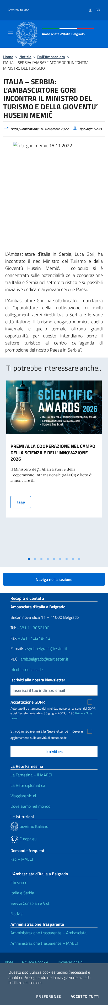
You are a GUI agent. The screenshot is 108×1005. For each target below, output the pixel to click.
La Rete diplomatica (27, 785)
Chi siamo (18, 882)
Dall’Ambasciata (51, 57)
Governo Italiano (18, 10)
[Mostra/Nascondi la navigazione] (10, 33)
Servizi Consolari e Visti (30, 903)
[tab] (29, 559)
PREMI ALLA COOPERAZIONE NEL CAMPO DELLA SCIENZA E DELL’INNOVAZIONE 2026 (52, 453)
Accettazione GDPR (27, 702)
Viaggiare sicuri (23, 796)
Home (8, 57)
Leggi (24, 502)
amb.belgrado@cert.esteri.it (44, 659)
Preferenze (48, 996)
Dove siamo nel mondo (30, 806)
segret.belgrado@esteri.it (46, 648)
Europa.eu (27, 839)
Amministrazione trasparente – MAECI (44, 943)
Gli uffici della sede (26, 669)
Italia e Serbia (22, 893)
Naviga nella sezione (54, 579)
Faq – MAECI (21, 859)
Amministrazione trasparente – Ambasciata (48, 933)
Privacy (80, 713)
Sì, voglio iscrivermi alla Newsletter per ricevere (46, 731)
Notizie (25, 57)
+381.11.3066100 (33, 628)
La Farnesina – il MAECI (31, 775)
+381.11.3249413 (34, 638)
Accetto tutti (85, 996)
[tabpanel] (54, 467)
